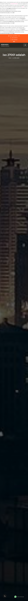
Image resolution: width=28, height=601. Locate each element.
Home (10, 58)
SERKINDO (5, 44)
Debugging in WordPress (12, 8)
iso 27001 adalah (16, 58)
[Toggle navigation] (25, 45)
